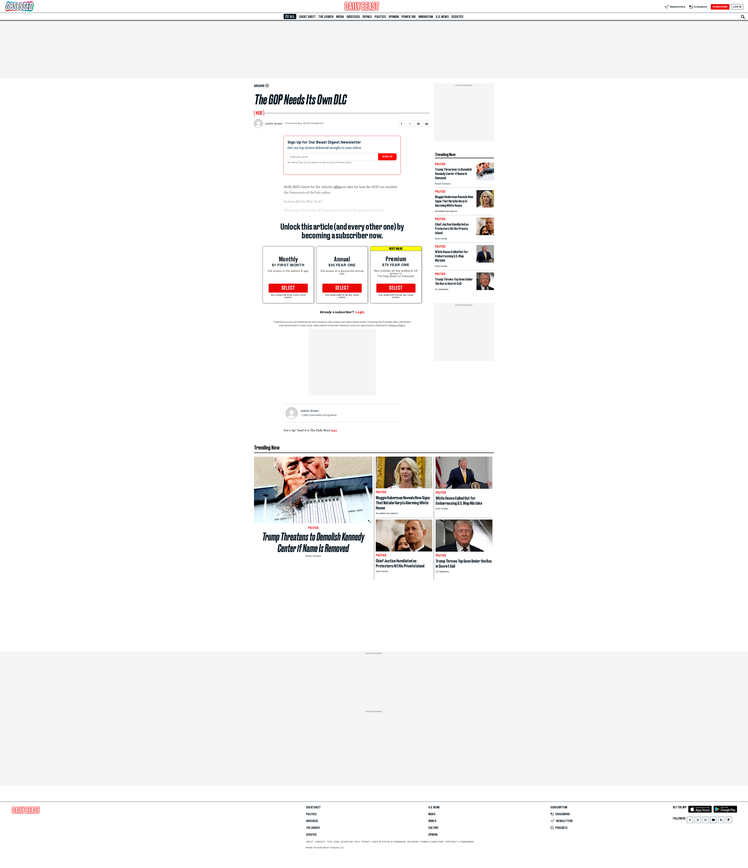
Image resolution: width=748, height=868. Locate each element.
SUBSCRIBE (720, 6)
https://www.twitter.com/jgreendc (320, 415)
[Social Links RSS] (721, 821)
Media (340, 17)
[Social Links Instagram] (705, 821)
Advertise (347, 842)
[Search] (743, 17)
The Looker (325, 17)
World (432, 821)
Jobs (336, 842)
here (334, 430)
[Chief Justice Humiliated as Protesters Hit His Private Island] (485, 234)
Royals (367, 17)
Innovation (425, 17)
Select (288, 288)
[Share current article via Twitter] (410, 123)
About (309, 842)
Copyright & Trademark (459, 842)
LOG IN (737, 6)
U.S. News (442, 17)
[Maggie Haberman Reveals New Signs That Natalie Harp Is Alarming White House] (485, 206)
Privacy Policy (345, 163)
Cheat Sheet (307, 17)
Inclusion (412, 842)
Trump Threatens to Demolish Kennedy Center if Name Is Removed (313, 542)
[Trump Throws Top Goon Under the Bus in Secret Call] (485, 289)
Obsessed (353, 17)
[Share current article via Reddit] (426, 123)
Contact (320, 842)
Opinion (394, 17)
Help (357, 842)
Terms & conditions (432, 842)
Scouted (457, 17)
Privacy (366, 842)
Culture (433, 827)
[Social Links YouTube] (713, 821)
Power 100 (408, 17)
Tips (329, 842)
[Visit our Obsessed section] (32, 7)
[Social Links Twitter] (698, 821)
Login (359, 312)
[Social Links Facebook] (690, 821)
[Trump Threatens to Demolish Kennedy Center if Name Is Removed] (485, 179)
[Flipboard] (729, 821)
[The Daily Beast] (361, 7)
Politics (380, 17)
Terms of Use (329, 163)
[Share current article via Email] (418, 123)
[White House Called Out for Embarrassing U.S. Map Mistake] (485, 261)
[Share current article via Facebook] (401, 123)
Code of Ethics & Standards (389, 842)
